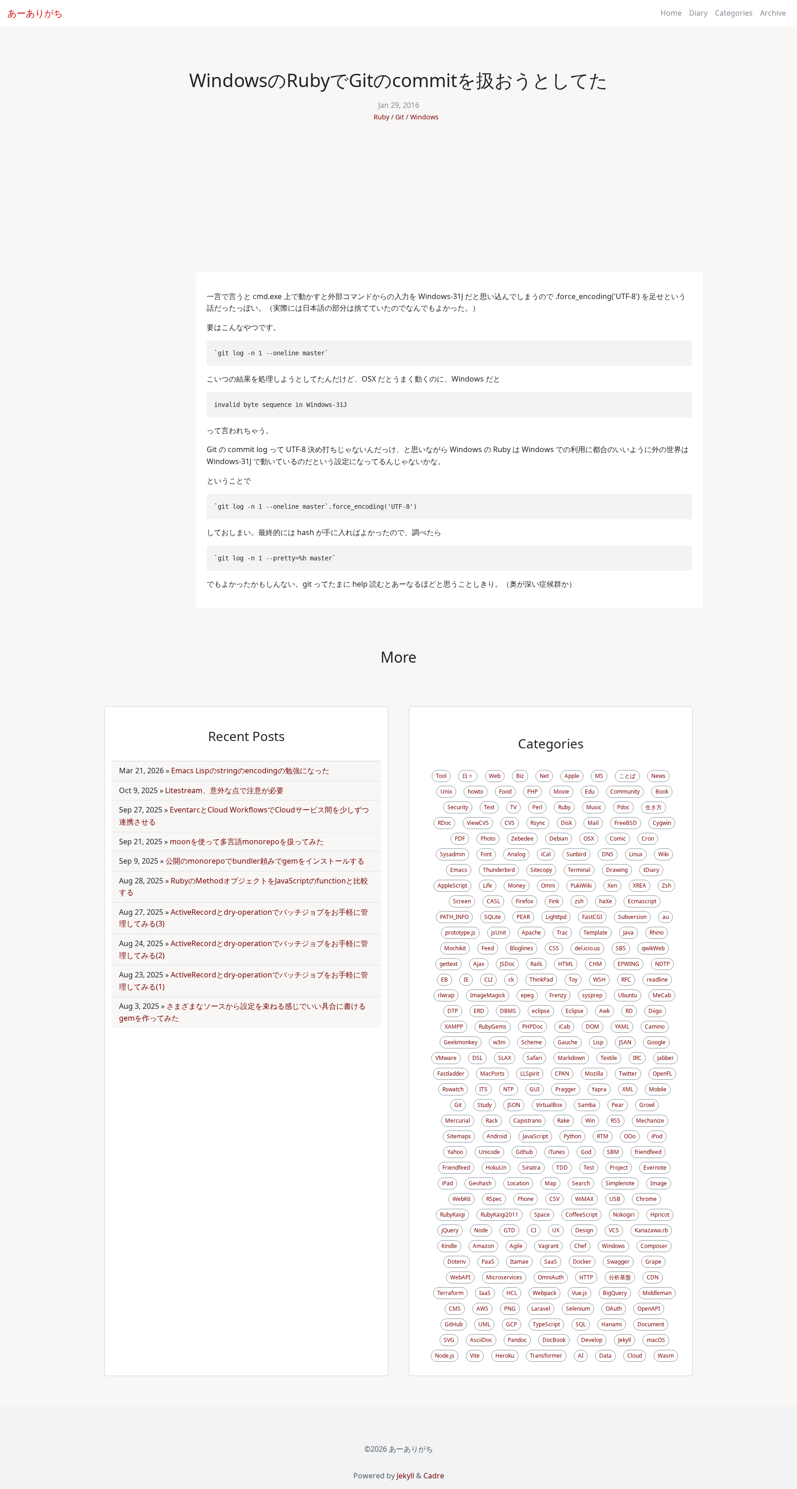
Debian (558, 838)
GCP (511, 1324)
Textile (609, 1058)
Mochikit (455, 948)
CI (533, 1230)
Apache (531, 932)
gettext (449, 964)
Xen (612, 885)
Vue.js (579, 1293)
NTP (508, 1089)
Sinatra (531, 1167)
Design (584, 1230)
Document (650, 1324)
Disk (566, 823)
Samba (587, 1105)
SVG (449, 1340)
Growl (646, 1105)
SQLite (492, 917)
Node (481, 1230)
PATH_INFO (454, 917)
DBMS (508, 1011)
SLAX (504, 1058)
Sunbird (576, 854)
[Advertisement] (398, 203)
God (586, 1152)
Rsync (537, 823)
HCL (511, 1293)
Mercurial (457, 1120)
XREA (639, 885)
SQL (581, 1324)
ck (511, 979)
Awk (604, 1011)
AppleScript (452, 885)
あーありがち (35, 13)
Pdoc (623, 807)
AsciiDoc (481, 1340)
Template (595, 932)
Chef (580, 1246)
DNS (607, 854)
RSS (615, 1120)
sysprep (592, 995)
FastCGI (592, 917)
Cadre (433, 1476)
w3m (499, 1042)
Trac (562, 932)
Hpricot (659, 1214)
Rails (536, 964)
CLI (488, 979)
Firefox (524, 901)
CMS (455, 1308)
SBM (613, 1152)
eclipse (541, 1011)
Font (486, 854)
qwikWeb (653, 948)
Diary (698, 13)
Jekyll (624, 1340)
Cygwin (662, 823)
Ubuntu (627, 995)
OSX (588, 838)
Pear (618, 1105)
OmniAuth (551, 1277)
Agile (516, 1246)
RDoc (444, 823)
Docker (582, 1261)
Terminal (579, 870)
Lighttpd (556, 917)
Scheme (531, 1042)
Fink (554, 901)
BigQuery (615, 1293)
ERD (479, 1011)
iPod (656, 1136)
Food (505, 791)
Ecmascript (642, 901)
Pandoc (517, 1340)
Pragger (565, 1089)
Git (399, 116)
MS (599, 776)
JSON (513, 1105)
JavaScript (535, 1136)
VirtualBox (549, 1105)
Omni (548, 885)
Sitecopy (541, 870)
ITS (483, 1089)
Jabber (665, 1058)
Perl (537, 807)
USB (614, 1199)
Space (542, 1214)
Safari (534, 1058)
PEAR (523, 917)
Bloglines (521, 948)
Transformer (546, 1356)
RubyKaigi (452, 1214)
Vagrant (548, 1246)
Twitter (628, 1073)
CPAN (562, 1073)
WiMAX (584, 1199)
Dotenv (456, 1261)
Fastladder (450, 1073)
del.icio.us (587, 948)
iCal (546, 854)
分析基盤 (620, 1277)
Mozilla (594, 1073)
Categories (734, 13)
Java (628, 932)
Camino (655, 1026)
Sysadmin (452, 854)
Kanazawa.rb (651, 1230)
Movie (561, 791)
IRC (637, 1058)
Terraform (450, 1293)
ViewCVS (478, 823)
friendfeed (648, 1152)
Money (516, 885)
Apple (572, 776)
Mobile (657, 1089)
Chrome (646, 1199)
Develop (591, 1340)
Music (593, 807)
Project (619, 1167)
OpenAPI (648, 1308)
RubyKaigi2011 (499, 1214)
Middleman (657, 1293)
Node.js (444, 1356)
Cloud (634, 1356)
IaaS (485, 1293)
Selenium (578, 1308)
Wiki (663, 854)
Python (572, 1136)
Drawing (617, 870)
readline (657, 979)
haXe (605, 901)
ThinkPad (541, 979)
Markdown (571, 1058)
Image (658, 1183)
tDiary (651, 870)
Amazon (483, 1246)
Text (489, 807)
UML (484, 1324)
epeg (527, 995)
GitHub (454, 1324)
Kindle (449, 1246)
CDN (653, 1277)
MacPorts (492, 1073)
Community (625, 791)
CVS (510, 823)
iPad (447, 1183)
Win (590, 1120)
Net (544, 776)
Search (581, 1183)
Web (494, 776)
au (665, 917)
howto (475, 791)
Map (550, 1183)
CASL (493, 901)
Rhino (656, 932)
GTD (509, 1230)
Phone (525, 1199)
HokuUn (496, 1167)
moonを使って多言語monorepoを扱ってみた (247, 841)
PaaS (488, 1261)
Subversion (632, 917)
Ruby (381, 116)
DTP (452, 1011)
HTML (565, 964)
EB (444, 979)
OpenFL (662, 1073)
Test (588, 1167)
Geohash (480, 1183)
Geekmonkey (460, 1042)
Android (497, 1136)
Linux (635, 854)
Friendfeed (456, 1167)
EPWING (628, 964)
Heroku (504, 1356)
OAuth (614, 1308)
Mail (593, 823)
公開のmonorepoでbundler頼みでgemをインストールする (265, 861)
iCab (564, 1026)
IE (466, 979)
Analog (516, 854)
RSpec (494, 1199)
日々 (467, 776)
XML (627, 1089)
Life (487, 885)
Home (671, 13)
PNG (510, 1308)
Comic (618, 838)
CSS (554, 948)
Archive (773, 13)
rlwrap (446, 995)
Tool (441, 776)
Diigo (655, 1011)
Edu (590, 791)
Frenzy (557, 995)
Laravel (540, 1308)
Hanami (611, 1324)
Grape (653, 1261)
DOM (592, 1026)
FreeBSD (625, 823)
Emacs (458, 870)
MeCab (662, 995)
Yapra (599, 1089)
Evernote (654, 1167)
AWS (482, 1308)
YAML (622, 1026)
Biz (520, 776)
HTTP (586, 1277)
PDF (460, 838)
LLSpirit (529, 1073)
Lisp (598, 1042)
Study (484, 1105)
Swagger (618, 1261)
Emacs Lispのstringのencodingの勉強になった (250, 770)
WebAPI (460, 1277)
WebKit (461, 1199)
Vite (475, 1356)
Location (518, 1183)
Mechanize (650, 1120)
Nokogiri (624, 1214)
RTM (602, 1136)
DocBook (553, 1340)
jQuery (449, 1230)
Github (524, 1152)
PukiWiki (581, 885)
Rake (563, 1120)
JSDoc (507, 964)
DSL (477, 1058)
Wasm (666, 1356)
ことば (627, 776)
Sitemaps (459, 1136)
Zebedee (522, 838)
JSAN (625, 1042)
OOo (630, 1136)
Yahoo (455, 1152)
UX (555, 1230)
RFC (626, 979)
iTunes (556, 1152)
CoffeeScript (581, 1214)
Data (605, 1356)
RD (629, 1011)
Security (457, 807)
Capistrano (527, 1120)
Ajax (478, 964)
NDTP (662, 964)
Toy (573, 979)
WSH (599, 979)
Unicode (489, 1152)
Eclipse (574, 1011)
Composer (654, 1246)
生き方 (653, 807)
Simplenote (620, 1183)
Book (661, 791)
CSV (554, 1199)
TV (513, 807)
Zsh (666, 885)
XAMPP (454, 1026)
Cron (648, 838)
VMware (446, 1058)
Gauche (567, 1042)
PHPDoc (532, 1026)
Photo (488, 838)
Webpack (544, 1293)
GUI (534, 1089)
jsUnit (498, 932)
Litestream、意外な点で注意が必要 (224, 790)
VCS (614, 1230)
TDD (562, 1167)
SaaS (550, 1261)
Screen (462, 901)
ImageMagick (487, 995)
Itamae (519, 1261)
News (658, 776)
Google (656, 1042)
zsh (579, 901)
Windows (424, 116)
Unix (446, 791)
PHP (532, 791)
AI (580, 1356)
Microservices (504, 1277)
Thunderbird (499, 870)
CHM (595, 964)
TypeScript (546, 1324)
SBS (621, 948)
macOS (656, 1340)
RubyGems (492, 1026)
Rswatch (453, 1089)
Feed (488, 948)
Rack (492, 1120)
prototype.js (460, 932)
